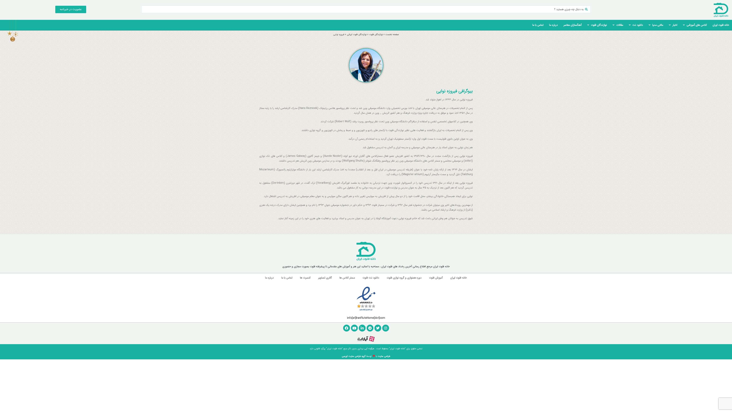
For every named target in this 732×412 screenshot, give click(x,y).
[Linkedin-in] (362, 328)
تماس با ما (537, 25)
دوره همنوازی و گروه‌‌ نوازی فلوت (404, 278)
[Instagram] (385, 328)
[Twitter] (377, 328)
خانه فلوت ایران (721, 25)
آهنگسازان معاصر (572, 25)
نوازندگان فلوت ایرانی (357, 34)
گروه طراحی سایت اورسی (353, 356)
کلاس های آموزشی (697, 25)
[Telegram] (370, 328)
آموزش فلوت (436, 278)
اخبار (675, 25)
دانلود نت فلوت (371, 278)
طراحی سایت (384, 356)
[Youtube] (354, 328)
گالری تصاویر (325, 278)
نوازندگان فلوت (599, 25)
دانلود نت (637, 25)
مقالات (619, 25)
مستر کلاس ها (347, 278)
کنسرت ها (305, 278)
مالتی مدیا (657, 25)
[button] (70, 9)
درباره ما (553, 25)
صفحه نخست (392, 34)
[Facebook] (346, 328)
